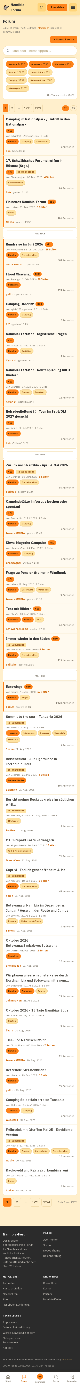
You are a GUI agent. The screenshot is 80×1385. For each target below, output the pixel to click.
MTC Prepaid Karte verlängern (30, 840)
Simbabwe (13, 956)
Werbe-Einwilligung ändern (19, 1333)
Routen (16, 72)
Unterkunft (27, 589)
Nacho (10, 222)
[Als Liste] (65, 108)
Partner (47, 1294)
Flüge (25, 697)
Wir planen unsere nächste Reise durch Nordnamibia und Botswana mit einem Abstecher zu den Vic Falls (37, 978)
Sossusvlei (42, 141)
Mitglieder (43, 27)
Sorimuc (11, 491)
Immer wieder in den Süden (28, 639)
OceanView (13, 860)
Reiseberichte (41, 80)
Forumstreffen (15, 182)
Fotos (11, 1181)
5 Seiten (44, 476)
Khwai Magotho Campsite (26, 543)
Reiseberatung (52, 1256)
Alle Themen (50, 1239)
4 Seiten (49, 177)
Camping (16, 80)
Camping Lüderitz (20, 304)
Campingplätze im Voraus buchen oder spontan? (36, 504)
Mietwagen (18, 88)
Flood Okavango (19, 274)
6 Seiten (44, 649)
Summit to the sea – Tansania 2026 (34, 717)
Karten (47, 1288)
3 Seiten (44, 880)
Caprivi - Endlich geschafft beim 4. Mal (36, 870)
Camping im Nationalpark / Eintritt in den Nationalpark (38, 121)
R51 (8, 150)
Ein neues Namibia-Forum (26, 202)
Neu (10, 131)
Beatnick (11, 789)
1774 (38, 108)
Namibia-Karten (52, 1299)
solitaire (11, 664)
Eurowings (14, 687)
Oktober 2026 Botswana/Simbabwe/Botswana (31, 943)
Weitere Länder (16, 780)
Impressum (10, 1322)
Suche (47, 1245)
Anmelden (57, 7)
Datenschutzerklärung (16, 1327)
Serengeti (60, 733)
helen (9, 895)
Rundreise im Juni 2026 (24, 244)
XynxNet (11, 360)
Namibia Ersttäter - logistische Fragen (36, 334)
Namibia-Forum (18, 7)
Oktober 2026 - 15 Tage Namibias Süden (38, 1010)
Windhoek (43, 589)
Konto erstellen (12, 1288)
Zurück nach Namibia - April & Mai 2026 (37, 465)
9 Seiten (42, 207)
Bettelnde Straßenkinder (26, 1070)
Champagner (13, 562)
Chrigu (10, 1190)
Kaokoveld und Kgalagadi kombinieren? (37, 1170)
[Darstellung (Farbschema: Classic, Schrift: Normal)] (42, 7)
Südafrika (63, 64)
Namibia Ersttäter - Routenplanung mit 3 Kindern (38, 372)
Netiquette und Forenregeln (12, 1340)
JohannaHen (14, 1000)
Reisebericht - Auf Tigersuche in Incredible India (31, 761)
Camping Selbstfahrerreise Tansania (35, 1100)
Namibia (17, 64)
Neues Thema (51, 1250)
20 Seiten (43, 279)
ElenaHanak (13, 965)
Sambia (27, 619)
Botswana (39, 64)
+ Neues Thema (64, 39)
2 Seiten (42, 950)
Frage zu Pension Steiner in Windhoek (36, 573)
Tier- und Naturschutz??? (26, 1040)
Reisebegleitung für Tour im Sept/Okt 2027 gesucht (36, 414)
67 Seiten (43, 691)
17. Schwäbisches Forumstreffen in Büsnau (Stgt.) (34, 163)
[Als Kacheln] (73, 108)
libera (9, 1030)
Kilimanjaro (29, 733)
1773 (27, 108)
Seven (10, 749)
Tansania (12, 733)
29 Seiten (51, 249)
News (11, 212)
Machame (13, 739)
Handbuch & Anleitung (16, 1304)
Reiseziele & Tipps (31, 921)
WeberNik (12, 1119)
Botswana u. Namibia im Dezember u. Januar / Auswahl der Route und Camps (37, 907)
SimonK (10, 930)
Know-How (50, 1283)
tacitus (10, 830)
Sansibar (44, 733)
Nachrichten (10, 1294)
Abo (5, 1299)
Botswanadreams (17, 628)
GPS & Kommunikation (19, 850)
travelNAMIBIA (15, 533)
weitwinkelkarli (15, 264)
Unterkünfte (40, 72)
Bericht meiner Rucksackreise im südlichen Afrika (40, 802)
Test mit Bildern (18, 609)
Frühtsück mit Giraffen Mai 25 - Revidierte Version (39, 1132)
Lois (8, 192)
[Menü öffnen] (73, 7)
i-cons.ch (67, 1359)
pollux (10, 294)
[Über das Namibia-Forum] (6, 7)
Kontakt (8, 1348)
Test (39, 619)
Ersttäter (26, 351)
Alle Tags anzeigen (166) (60, 95)
